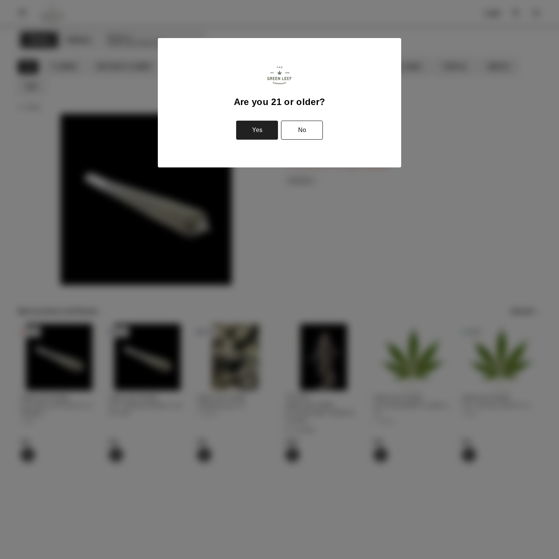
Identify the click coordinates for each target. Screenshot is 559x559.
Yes (257, 130)
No (302, 130)
